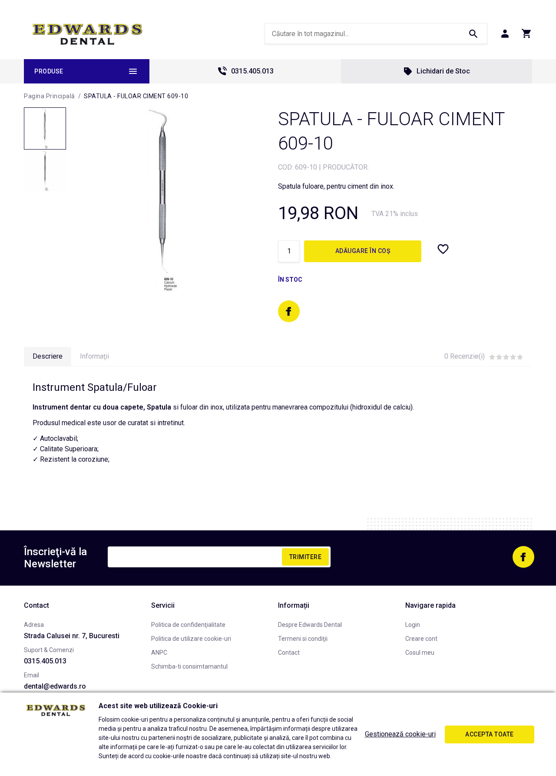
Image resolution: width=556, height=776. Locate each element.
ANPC (159, 652)
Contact (289, 652)
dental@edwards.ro (55, 686)
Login (412, 624)
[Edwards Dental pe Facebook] (289, 311)
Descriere (48, 356)
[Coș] (526, 33)
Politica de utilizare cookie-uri (191, 638)
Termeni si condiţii (303, 638)
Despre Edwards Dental (310, 624)
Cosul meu (419, 652)
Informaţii (94, 356)
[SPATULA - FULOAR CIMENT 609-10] (45, 128)
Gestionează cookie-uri (400, 734)
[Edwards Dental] (87, 33)
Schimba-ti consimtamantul (189, 666)
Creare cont (421, 638)
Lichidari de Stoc (443, 71)
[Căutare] (473, 33)
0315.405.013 (252, 71)
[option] (163, 200)
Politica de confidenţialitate (188, 624)
